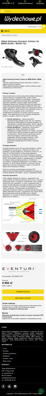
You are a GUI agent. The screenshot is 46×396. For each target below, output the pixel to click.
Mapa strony (7, 361)
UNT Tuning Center (35, 393)
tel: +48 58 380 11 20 (8, 380)
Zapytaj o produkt (24, 298)
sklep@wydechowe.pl (9, 378)
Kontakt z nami (8, 358)
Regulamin (6, 356)
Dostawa (5, 351)
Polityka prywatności (9, 353)
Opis (23, 75)
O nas (5, 348)
